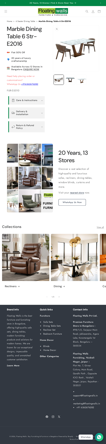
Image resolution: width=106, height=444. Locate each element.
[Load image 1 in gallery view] (59, 80)
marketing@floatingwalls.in (86, 403)
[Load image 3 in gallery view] (82, 80)
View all (100, 227)
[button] (6, 11)
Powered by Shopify (66, 436)
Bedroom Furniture (53, 333)
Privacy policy (94, 436)
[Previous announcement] (5, 3)
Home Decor (50, 350)
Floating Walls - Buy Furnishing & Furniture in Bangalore (37, 436)
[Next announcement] (101, 3)
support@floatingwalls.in (85, 395)
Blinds (46, 346)
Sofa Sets (48, 322)
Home (9, 21)
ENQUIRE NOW (31, 69)
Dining (58, 286)
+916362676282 (29, 84)
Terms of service (76, 439)
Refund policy (81, 436)
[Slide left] (47, 297)
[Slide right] (59, 297)
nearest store (77, 192)
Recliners (11, 286)
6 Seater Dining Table (25, 21)
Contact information (91, 439)
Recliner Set (49, 329)
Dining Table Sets (52, 325)
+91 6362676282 (85, 407)
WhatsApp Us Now (72, 202)
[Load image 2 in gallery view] (70, 80)
